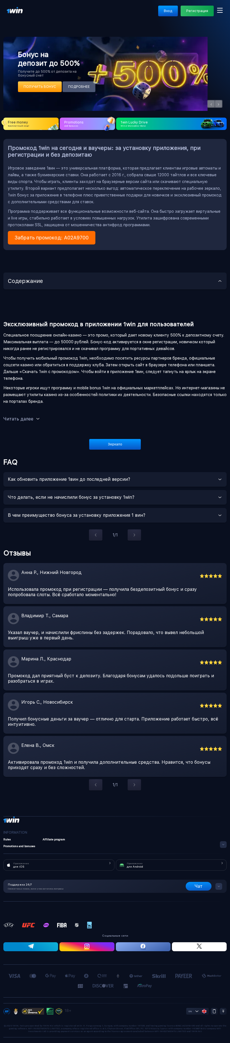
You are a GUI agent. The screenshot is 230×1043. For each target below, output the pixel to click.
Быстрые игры (200, 16)
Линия (46, 16)
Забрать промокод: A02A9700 (52, 238)
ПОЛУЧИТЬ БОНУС (40, 87)
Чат (199, 886)
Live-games (86, 16)
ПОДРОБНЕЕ (79, 87)
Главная (13, 16)
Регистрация (197, 11)
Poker (225, 16)
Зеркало (115, 444)
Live (30, 16)
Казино (64, 16)
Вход (168, 11)
